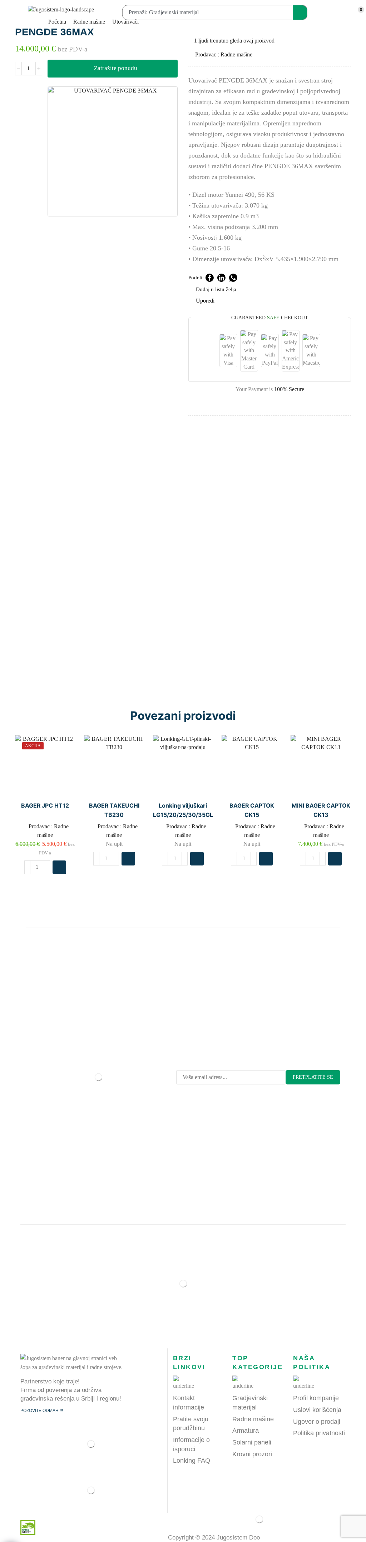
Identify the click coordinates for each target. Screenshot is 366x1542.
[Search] (300, 12)
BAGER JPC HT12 (45, 805)
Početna (57, 22)
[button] (8, 12)
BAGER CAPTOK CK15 (251, 810)
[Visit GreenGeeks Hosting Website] (25, 1527)
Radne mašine (89, 22)
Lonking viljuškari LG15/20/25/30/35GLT (183, 810)
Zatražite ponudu (115, 68)
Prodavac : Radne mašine (223, 54)
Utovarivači (125, 22)
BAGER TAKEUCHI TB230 (114, 810)
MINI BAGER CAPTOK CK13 (321, 810)
